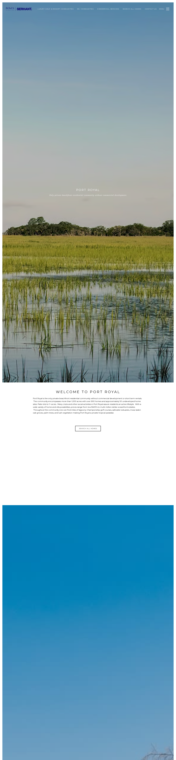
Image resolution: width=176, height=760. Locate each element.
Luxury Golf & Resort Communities (56, 9)
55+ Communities (85, 9)
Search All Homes (132, 9)
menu (161, 9)
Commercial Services (108, 9)
